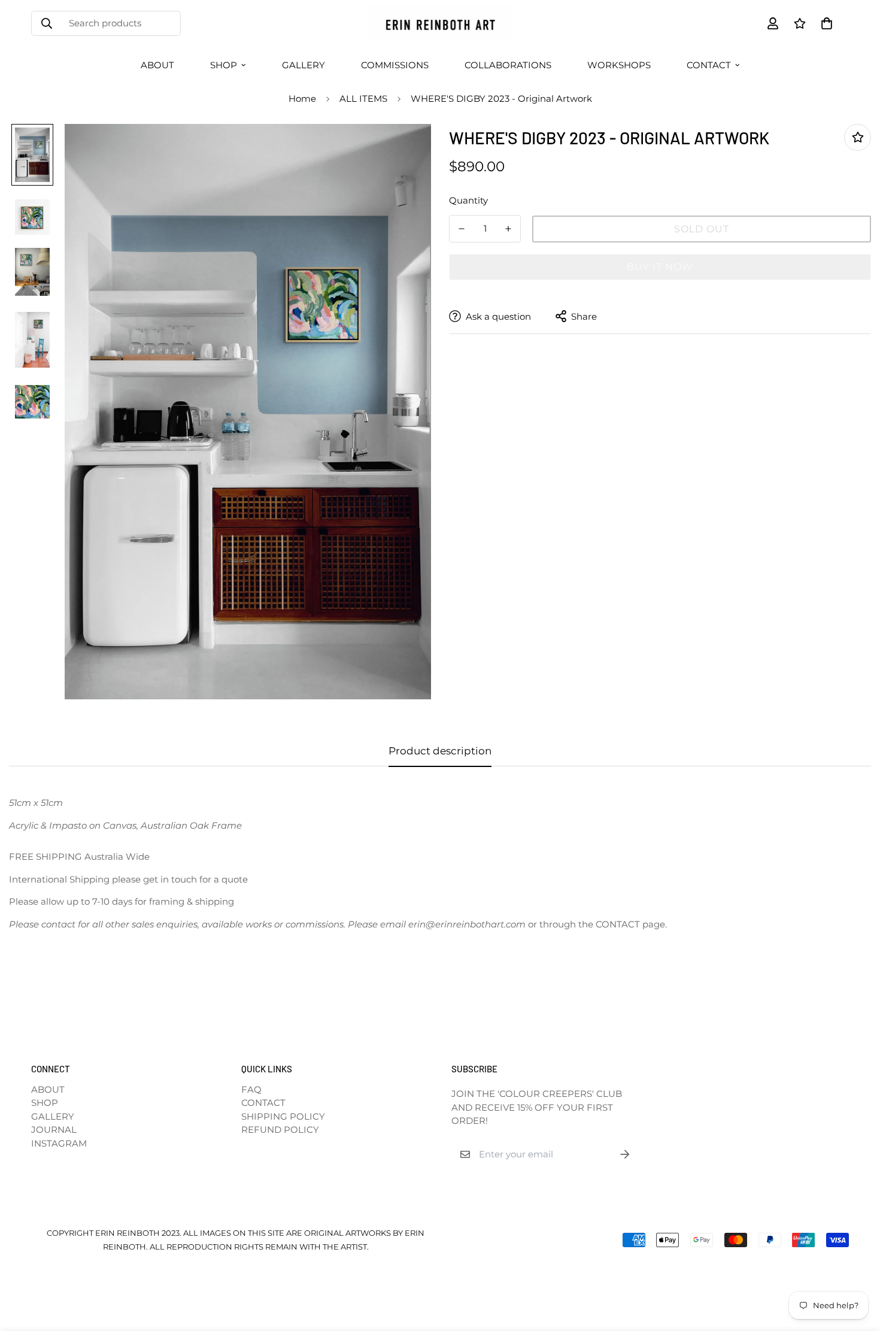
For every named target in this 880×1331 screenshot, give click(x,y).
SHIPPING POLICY (283, 1116)
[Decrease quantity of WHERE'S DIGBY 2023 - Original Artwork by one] (462, 228)
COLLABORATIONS (508, 65)
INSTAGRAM (59, 1143)
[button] (824, 23)
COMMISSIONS (395, 65)
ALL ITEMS (363, 98)
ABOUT (157, 65)
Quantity (468, 199)
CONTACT (709, 65)
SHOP (223, 65)
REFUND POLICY (280, 1129)
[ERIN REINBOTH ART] (439, 23)
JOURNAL (54, 1129)
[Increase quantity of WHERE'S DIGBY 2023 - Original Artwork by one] (508, 228)
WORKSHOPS (619, 65)
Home (302, 98)
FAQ (251, 1089)
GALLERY (303, 65)
